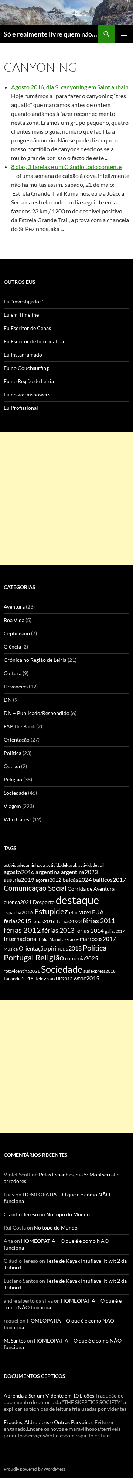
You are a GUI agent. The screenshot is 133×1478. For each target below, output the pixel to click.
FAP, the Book (19, 726)
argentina (47, 872)
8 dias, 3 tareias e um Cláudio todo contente (66, 166)
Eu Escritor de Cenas (27, 328)
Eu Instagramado (23, 354)
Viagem (12, 806)
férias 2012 (22, 929)
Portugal (19, 957)
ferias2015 (17, 921)
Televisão (45, 979)
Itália (43, 939)
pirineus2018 (65, 948)
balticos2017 (109, 879)
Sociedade (15, 793)
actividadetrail (91, 865)
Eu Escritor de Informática (34, 341)
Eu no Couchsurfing (26, 368)
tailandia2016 (19, 979)
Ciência (12, 646)
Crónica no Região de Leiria (35, 660)
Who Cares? (17, 819)
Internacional (21, 938)
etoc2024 (80, 912)
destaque (77, 899)
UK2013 (64, 978)
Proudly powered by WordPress (34, 1469)
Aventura (14, 607)
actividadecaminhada (24, 865)
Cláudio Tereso (21, 1214)
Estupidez (51, 911)
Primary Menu (124, 34)
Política (12, 753)
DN (8, 700)
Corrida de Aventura (91, 889)
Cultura (12, 673)
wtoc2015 (86, 978)
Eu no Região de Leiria (29, 381)
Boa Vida (14, 620)
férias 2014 (89, 930)
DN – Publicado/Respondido (36, 713)
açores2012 (48, 880)
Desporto (44, 902)
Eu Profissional (21, 408)
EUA (98, 912)
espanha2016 (18, 912)
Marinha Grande (64, 939)
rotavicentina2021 (22, 971)
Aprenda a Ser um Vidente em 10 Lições (49, 1395)
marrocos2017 (98, 939)
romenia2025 (81, 958)
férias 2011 (99, 921)
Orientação (17, 739)
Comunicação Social (35, 888)
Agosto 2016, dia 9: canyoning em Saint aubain (70, 86)
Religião (13, 779)
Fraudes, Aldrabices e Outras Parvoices (48, 1422)
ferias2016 (44, 921)
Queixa (12, 766)
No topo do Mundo (68, 1214)
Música (11, 948)
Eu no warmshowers (27, 394)
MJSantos (15, 1340)
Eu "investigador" (24, 301)
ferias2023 (69, 921)
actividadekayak (61, 865)
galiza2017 (115, 931)
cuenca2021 (18, 902)
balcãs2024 (77, 879)
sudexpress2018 (99, 971)
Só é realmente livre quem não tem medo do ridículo (51, 34)
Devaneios (16, 686)
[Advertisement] (66, 498)
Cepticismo (17, 633)
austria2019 (19, 879)
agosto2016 (19, 871)
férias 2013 (58, 930)
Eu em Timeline (21, 315)
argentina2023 (79, 872)
